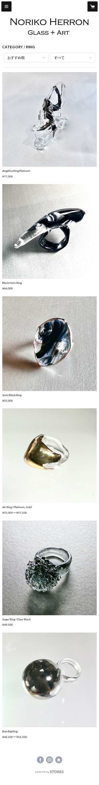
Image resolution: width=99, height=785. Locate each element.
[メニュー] (6, 6)
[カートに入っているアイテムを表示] (92, 6)
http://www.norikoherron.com (58, 759)
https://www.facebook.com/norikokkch (40, 759)
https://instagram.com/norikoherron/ (49, 759)
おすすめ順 (16, 57)
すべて (59, 57)
